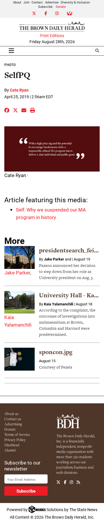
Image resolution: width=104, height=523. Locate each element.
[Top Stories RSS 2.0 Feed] (78, 482)
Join (26, 2)
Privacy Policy (15, 439)
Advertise (52, 2)
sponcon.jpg (56, 352)
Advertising (13, 424)
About (17, 2)
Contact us (12, 418)
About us (11, 413)
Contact (37, 2)
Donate (61, 6)
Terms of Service (17, 434)
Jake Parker (17, 272)
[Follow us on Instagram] (71, 482)
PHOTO (10, 64)
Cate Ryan (19, 90)
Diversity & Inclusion (75, 2)
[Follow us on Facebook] (65, 482)
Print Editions (52, 35)
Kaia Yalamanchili (58, 304)
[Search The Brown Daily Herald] (97, 50)
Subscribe (45, 6)
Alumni (10, 450)
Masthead (11, 444)
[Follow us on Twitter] (58, 482)
